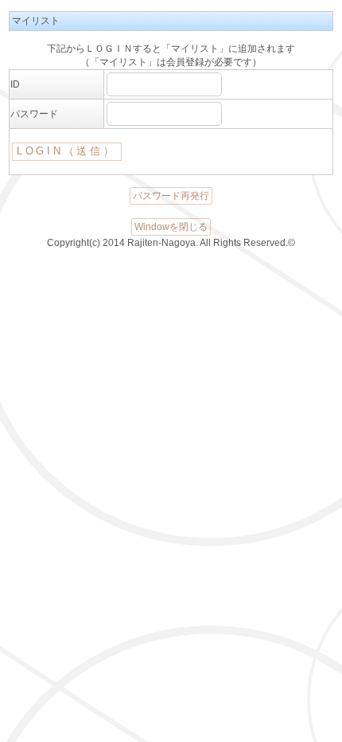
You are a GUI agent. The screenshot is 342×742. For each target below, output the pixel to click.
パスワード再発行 (171, 195)
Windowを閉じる (171, 226)
